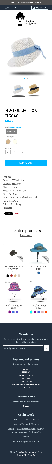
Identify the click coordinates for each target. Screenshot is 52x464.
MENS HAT (25, 372)
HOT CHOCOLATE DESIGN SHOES (26, 384)
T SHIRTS (26, 387)
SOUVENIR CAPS (26, 381)
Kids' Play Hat (38, 305)
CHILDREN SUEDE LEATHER (13, 268)
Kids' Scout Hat (39, 266)
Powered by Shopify (26, 455)
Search (26, 406)
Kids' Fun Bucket (13, 305)
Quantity (8, 149)
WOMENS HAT (25, 375)
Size (13, 127)
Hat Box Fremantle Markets (30, 452)
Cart (41, 8)
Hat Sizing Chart (15, 127)
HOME (26, 369)
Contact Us (34, 419)
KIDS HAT (26, 378)
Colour (10, 137)
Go (46, 348)
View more (26, 235)
